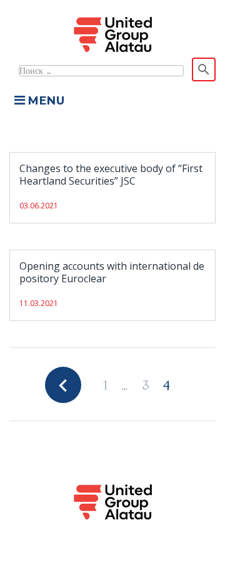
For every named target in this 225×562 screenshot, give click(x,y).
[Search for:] (100, 69)
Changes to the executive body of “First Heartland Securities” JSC (110, 174)
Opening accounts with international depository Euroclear (111, 272)
